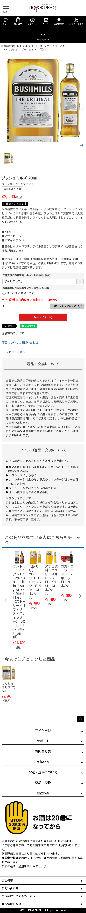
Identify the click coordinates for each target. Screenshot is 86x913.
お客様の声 (59, 21)
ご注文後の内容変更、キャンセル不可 (26, 275)
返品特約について (13, 333)
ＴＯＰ (6, 21)
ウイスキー (61, 46)
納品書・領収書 (76, 21)
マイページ (32, 21)
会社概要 (7, 880)
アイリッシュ (10, 49)
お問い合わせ (43, 39)
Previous (6, 600)
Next (80, 596)
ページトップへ (80, 719)
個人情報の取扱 (11, 904)
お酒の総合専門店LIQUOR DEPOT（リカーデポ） (26, 46)
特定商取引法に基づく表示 (18, 896)
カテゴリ (18, 24)
